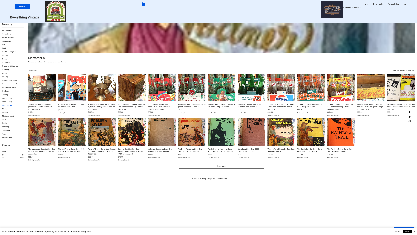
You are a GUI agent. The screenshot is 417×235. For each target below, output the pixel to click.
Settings (397, 231)
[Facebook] (409, 112)
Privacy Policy (86, 231)
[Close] (414, 231)
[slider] (3, 155)
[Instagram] (409, 121)
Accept (407, 231)
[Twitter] (409, 116)
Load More (221, 166)
